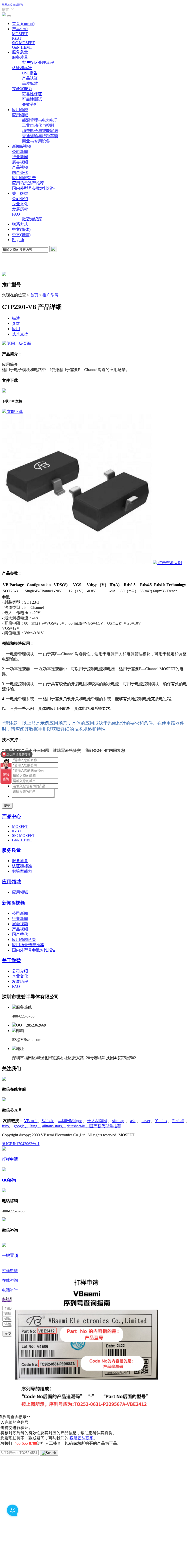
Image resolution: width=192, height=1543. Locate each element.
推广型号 (50, 295)
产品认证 (30, 78)
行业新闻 (20, 157)
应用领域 (20, 110)
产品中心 (20, 29)
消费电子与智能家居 (40, 131)
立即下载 (14, 411)
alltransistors (54, 1126)
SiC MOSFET (23, 43)
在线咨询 (18, 4)
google (21, 1126)
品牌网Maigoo (70, 1121)
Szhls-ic (48, 1121)
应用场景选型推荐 (28, 183)
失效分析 (30, 104)
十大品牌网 (97, 1121)
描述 (16, 318)
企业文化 (20, 204)
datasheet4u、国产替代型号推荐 (94, 1126)
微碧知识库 (32, 219)
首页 (23, 23)
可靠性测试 (32, 99)
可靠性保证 (32, 94)
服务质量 (20, 52)
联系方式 (7, 4)
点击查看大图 (169, 563)
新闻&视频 (21, 146)
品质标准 (30, 83)
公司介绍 (20, 199)
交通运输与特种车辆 (40, 136)
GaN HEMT (22, 47)
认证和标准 (22, 68)
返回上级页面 (18, 343)
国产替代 (20, 172)
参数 (16, 323)
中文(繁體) (21, 235)
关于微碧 (20, 193)
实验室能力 (22, 89)
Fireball (178, 1121)
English (18, 240)
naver (146, 1121)
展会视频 (20, 162)
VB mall (31, 1121)
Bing (35, 1126)
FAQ (16, 214)
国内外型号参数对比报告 (34, 188)
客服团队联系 (82, 1438)
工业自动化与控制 (38, 125)
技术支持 (20, 334)
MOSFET (20, 34)
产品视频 (20, 167)
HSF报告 (30, 73)
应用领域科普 (24, 178)
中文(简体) (21, 229)
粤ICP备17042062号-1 (21, 1144)
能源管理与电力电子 (40, 120)
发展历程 (20, 209)
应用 (16, 329)
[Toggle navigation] (9, 16)
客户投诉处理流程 (38, 62)
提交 (7, 805)
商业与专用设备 (36, 141)
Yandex (161, 1121)
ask (133, 1121)
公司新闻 (20, 151)
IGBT (17, 38)
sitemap (118, 1121)
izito (5, 1126)
